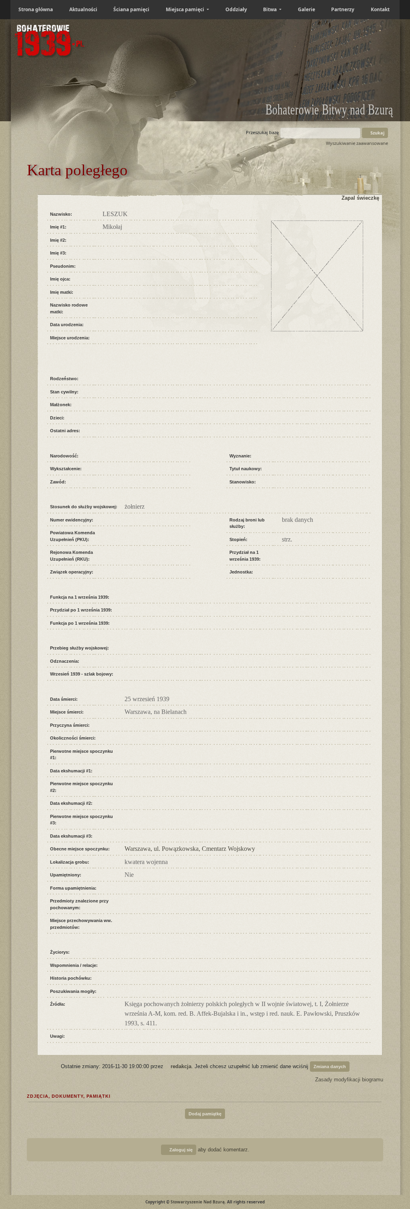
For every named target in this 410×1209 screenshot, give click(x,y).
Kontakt (380, 9)
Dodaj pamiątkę (205, 1113)
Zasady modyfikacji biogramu (348, 1080)
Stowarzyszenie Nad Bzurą (198, 1202)
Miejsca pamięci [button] (185, 9)
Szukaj (376, 133)
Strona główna (35, 9)
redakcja (181, 1066)
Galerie (306, 9)
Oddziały (236, 9)
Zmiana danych (330, 1066)
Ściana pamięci (131, 9)
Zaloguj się (180, 1149)
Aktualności (83, 9)
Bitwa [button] (270, 9)
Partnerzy (342, 9)
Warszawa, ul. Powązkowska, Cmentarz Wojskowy (190, 848)
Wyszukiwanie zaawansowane (357, 143)
